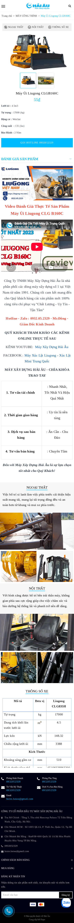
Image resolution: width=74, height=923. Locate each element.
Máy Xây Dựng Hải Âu (51, 347)
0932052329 (13, 781)
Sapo (43, 919)
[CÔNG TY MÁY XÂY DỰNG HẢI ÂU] (37, 6)
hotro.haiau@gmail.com (19, 798)
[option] (37, 52)
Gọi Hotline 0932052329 (36, 142)
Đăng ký (66, 895)
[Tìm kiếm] (70, 6)
